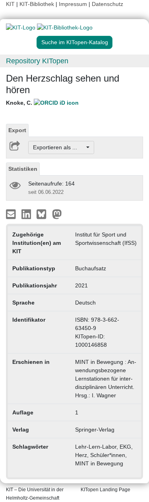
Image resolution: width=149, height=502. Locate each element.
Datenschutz (107, 4)
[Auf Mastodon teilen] (57, 214)
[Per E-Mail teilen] (11, 214)
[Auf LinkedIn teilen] (27, 214)
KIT (10, 4)
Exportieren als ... (59, 147)
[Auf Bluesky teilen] (43, 214)
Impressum (73, 4)
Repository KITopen (37, 61)
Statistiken (22, 169)
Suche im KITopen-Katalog (74, 42)
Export (17, 130)
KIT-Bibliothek (37, 4)
